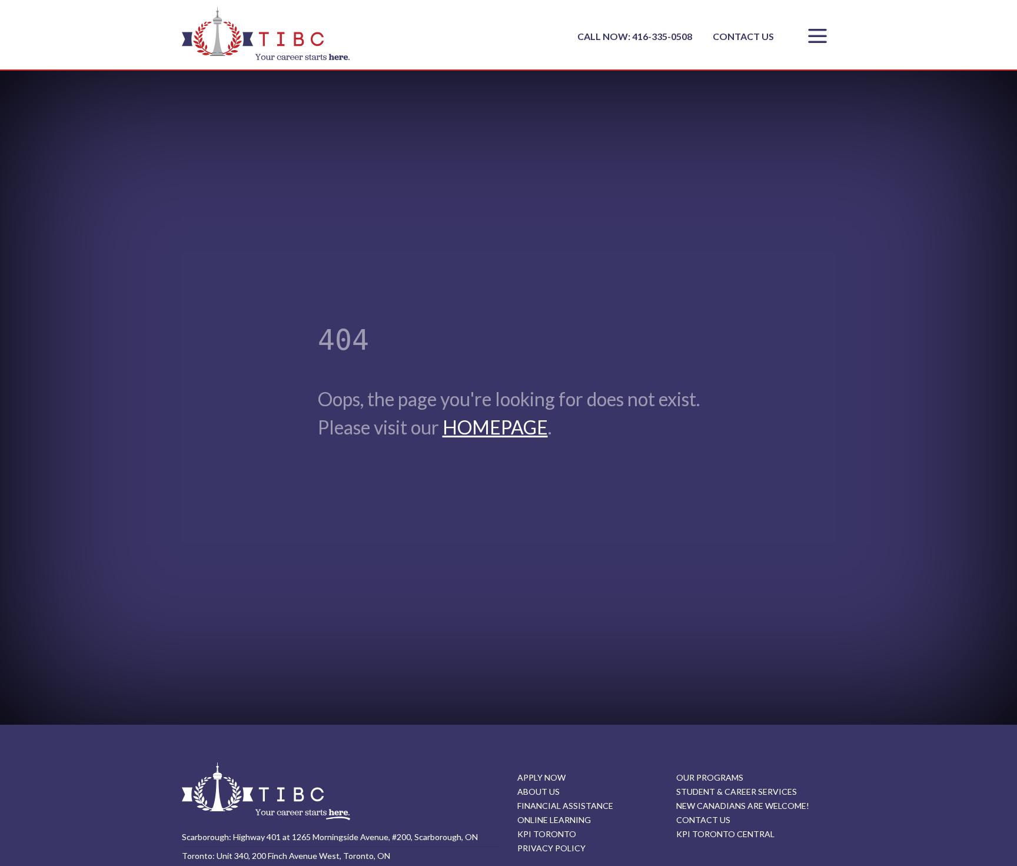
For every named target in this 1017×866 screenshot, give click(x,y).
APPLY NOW (541, 777)
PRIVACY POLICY (551, 848)
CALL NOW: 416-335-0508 (635, 36)
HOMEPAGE (495, 427)
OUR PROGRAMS (709, 777)
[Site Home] (266, 791)
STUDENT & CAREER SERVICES (736, 792)
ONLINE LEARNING (554, 820)
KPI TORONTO (546, 834)
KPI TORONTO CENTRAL (725, 834)
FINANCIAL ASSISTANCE (565, 806)
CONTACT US (743, 36)
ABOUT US (538, 792)
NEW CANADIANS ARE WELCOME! (742, 806)
